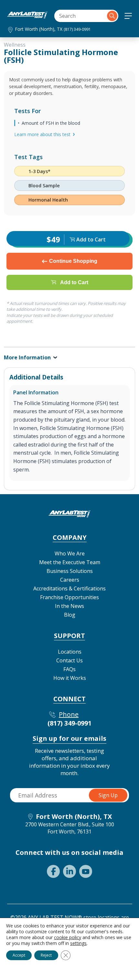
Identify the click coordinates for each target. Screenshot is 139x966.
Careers (69, 579)
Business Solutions (70, 571)
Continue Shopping (73, 261)
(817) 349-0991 (77, 29)
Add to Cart (74, 282)
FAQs (69, 669)
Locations (69, 651)
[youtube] (85, 871)
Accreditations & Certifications (69, 588)
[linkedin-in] (69, 871)
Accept (19, 955)
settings (78, 943)
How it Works (69, 677)
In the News (69, 606)
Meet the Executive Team (69, 562)
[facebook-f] (53, 871)
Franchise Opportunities (69, 597)
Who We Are (70, 553)
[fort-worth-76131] (27, 16)
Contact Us (69, 660)
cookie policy (67, 937)
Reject (46, 955)
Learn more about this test (42, 134)
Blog (69, 614)
